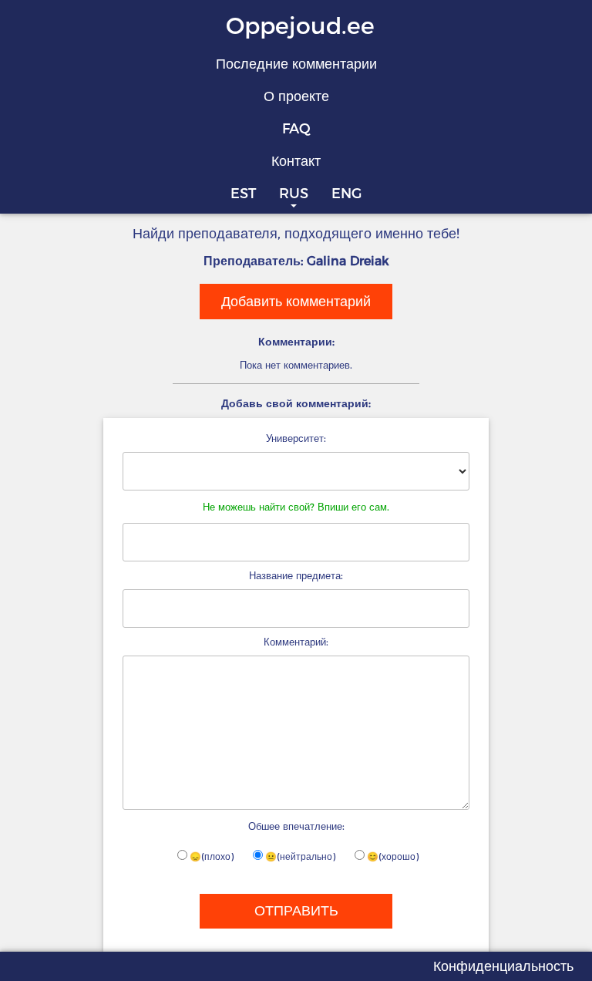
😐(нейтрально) (300, 856)
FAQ (296, 128)
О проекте (296, 96)
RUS (293, 193)
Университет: (296, 438)
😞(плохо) (212, 856)
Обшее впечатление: (296, 826)
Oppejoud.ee (300, 26)
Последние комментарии (296, 64)
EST (243, 193)
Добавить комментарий (296, 301)
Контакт (296, 161)
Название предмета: (296, 575)
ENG (346, 193)
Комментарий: (296, 641)
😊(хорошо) (393, 856)
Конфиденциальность (503, 966)
